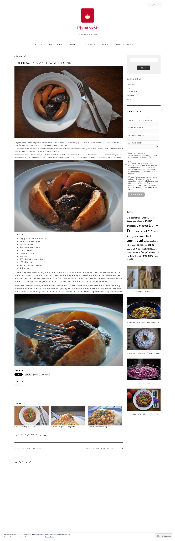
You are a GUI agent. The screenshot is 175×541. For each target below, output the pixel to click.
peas (145, 245)
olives (129, 245)
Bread (145, 217)
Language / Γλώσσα (135, 143)
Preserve (90, 45)
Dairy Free (28, 435)
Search (143, 68)
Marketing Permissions (137, 153)
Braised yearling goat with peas (26, 427)
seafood (136, 252)
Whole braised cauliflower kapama (102, 449)
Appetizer (37, 45)
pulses (136, 248)
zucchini (131, 259)
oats (156, 241)
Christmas (21, 435)
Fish (156, 231)
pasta (140, 244)
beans (133, 218)
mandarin (151, 241)
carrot (136, 221)
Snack (105, 45)
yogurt (156, 256)
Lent (140, 240)
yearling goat (44, 435)
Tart (157, 253)
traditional (36, 435)
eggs (144, 231)
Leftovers (131, 240)
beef (138, 217)
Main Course (55, 45)
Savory (129, 253)
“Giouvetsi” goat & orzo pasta (63, 427)
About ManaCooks (125, 45)
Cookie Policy (49, 537)
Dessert (74, 45)
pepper (151, 244)
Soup (144, 252)
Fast (149, 231)
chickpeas (131, 225)
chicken (148, 220)
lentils (146, 241)
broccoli (151, 218)
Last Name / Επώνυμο (136, 135)
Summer (151, 252)
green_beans (141, 236)
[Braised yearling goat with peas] (31, 415)
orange (134, 245)
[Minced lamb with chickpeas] (105, 415)
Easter (138, 230)
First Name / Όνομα (135, 128)
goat (134, 236)
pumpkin (144, 249)
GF (32, 435)
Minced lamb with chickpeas (99, 427)
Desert (129, 88)
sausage (155, 249)
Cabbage (130, 221)
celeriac (142, 221)
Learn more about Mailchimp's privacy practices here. (143, 187)
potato (129, 249)
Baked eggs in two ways (29, 449)
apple (129, 218)
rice (150, 248)
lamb (148, 236)
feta (153, 231)
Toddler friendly (135, 256)
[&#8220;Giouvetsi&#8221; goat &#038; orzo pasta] (68, 415)
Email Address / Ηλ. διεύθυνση (140, 120)
